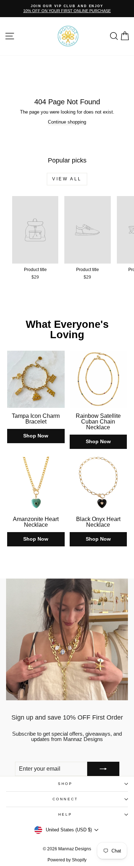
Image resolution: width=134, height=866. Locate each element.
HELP (65, 814)
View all (67, 178)
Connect (65, 799)
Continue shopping (67, 122)
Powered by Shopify (67, 859)
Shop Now (35, 436)
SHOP (65, 784)
